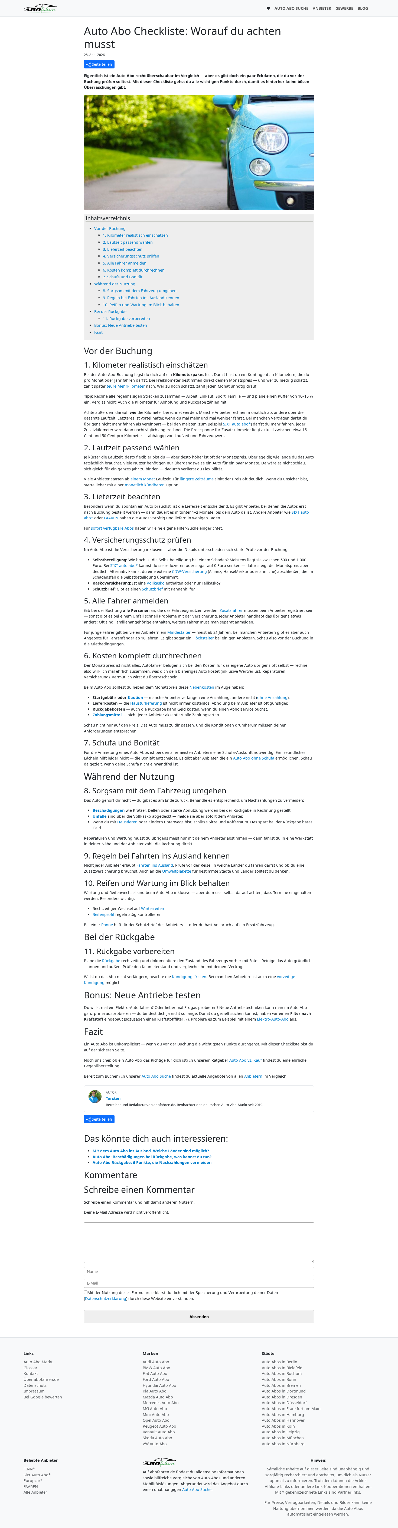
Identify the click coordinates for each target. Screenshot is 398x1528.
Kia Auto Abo (155, 1391)
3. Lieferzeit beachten (122, 249)
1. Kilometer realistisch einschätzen (135, 235)
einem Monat (143, 478)
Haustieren (127, 821)
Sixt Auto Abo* (37, 1474)
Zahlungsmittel (107, 714)
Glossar (30, 1367)
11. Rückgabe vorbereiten (126, 318)
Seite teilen (101, 64)
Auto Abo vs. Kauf (245, 1060)
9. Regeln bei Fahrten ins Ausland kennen (141, 297)
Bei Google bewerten (43, 1397)
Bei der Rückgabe (110, 311)
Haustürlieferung (146, 703)
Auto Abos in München (283, 1437)
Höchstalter (203, 638)
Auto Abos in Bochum (282, 1373)
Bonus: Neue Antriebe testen (120, 325)
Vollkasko (156, 583)
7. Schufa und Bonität (122, 276)
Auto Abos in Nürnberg (283, 1443)
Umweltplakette (176, 871)
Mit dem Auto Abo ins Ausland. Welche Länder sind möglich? (151, 1150)
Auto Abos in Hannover (283, 1420)
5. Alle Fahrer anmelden (124, 263)
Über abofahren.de (41, 1379)
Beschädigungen (109, 810)
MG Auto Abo (155, 1408)
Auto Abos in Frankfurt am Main (291, 1408)
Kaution (135, 697)
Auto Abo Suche (156, 1076)
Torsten (113, 1098)
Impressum (34, 1391)
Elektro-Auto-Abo (273, 1019)
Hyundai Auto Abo (159, 1385)
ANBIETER (322, 8)
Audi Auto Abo (156, 1361)
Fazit (98, 332)
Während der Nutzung (114, 283)
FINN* (29, 1468)
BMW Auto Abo (156, 1367)
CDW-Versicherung (189, 571)
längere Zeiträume (197, 478)
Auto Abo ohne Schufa (253, 758)
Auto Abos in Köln (278, 1426)
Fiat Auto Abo (155, 1373)
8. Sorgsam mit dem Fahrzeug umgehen (140, 290)
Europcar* (33, 1480)
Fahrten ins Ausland (154, 865)
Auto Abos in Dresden (282, 1397)
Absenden (199, 1316)
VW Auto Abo (155, 1443)
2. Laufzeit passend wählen (128, 242)
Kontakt (31, 1373)
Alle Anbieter (35, 1492)
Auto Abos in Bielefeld (282, 1367)
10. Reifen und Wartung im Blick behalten (141, 304)
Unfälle (100, 816)
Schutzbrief (152, 589)
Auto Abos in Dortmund (284, 1391)
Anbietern (253, 1076)
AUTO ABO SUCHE (291, 8)
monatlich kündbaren (145, 484)
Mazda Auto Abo (158, 1397)
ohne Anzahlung (272, 697)
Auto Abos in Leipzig (281, 1431)
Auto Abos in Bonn (279, 1379)
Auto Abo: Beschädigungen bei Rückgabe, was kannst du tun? (152, 1156)
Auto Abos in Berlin (279, 1361)
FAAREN (111, 517)
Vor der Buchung (110, 228)
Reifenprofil (103, 914)
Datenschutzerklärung (105, 1298)
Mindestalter (179, 632)
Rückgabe (111, 960)
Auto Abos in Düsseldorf (284, 1402)
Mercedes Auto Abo (161, 1402)
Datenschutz (35, 1385)
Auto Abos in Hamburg (283, 1414)
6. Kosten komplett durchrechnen (134, 270)
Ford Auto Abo (156, 1379)
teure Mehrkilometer (126, 386)
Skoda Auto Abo (157, 1437)
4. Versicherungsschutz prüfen (131, 256)
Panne (107, 924)
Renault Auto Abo (159, 1431)
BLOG (363, 8)
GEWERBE (344, 8)
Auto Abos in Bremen (281, 1385)
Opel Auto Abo (156, 1420)
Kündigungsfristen (189, 976)
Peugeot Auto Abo (159, 1426)
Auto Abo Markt (38, 1361)
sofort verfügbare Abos (112, 528)
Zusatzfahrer (231, 610)
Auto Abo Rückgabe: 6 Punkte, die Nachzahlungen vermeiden (152, 1162)
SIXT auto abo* (237, 424)
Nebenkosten (202, 687)
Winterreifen (152, 908)
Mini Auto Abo (156, 1414)
